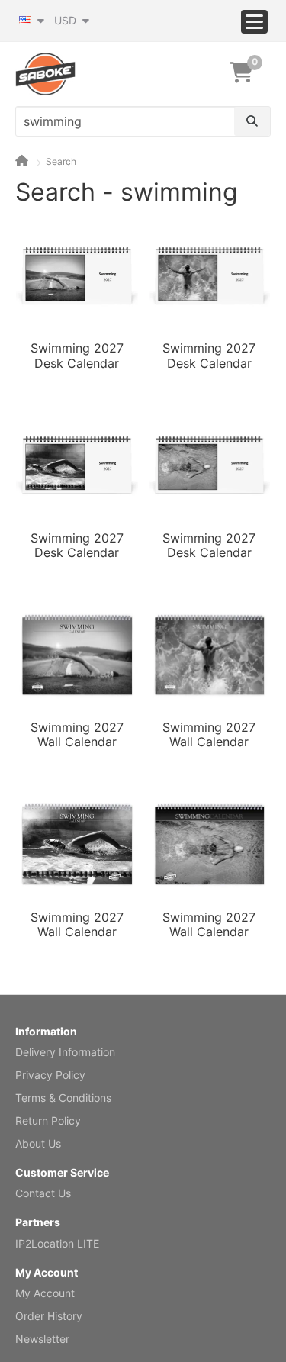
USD (66, 20)
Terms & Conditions (63, 1097)
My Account (45, 1292)
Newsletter (42, 1338)
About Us (38, 1143)
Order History (48, 1315)
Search (61, 161)
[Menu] (254, 22)
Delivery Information (65, 1051)
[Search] (252, 121)
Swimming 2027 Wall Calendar (77, 734)
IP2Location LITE (57, 1243)
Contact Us (43, 1193)
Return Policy (48, 1120)
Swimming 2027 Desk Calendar (77, 355)
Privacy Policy (50, 1074)
